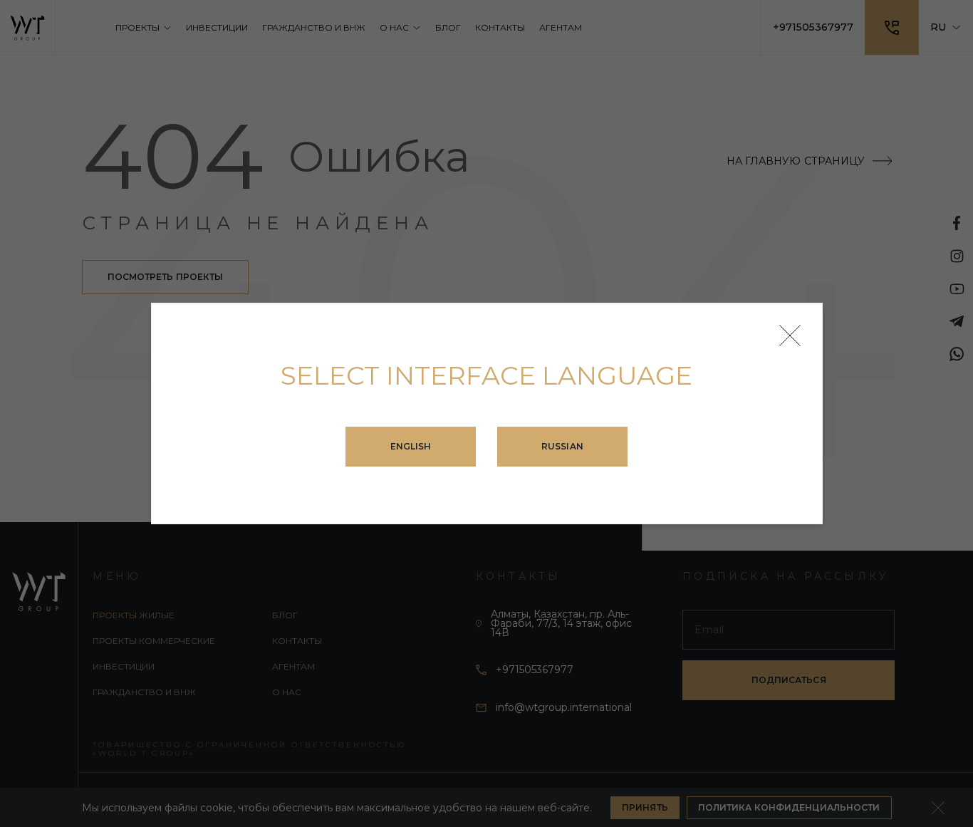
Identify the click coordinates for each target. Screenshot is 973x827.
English (411, 446)
